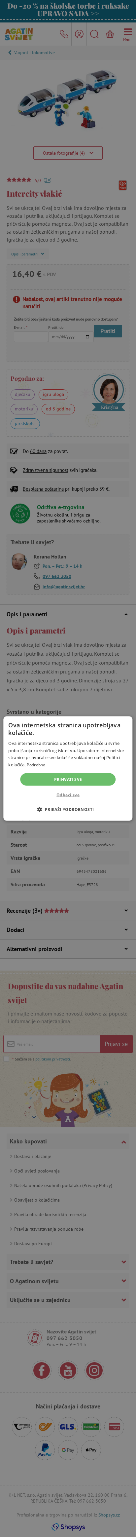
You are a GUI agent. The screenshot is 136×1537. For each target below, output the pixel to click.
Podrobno (36, 764)
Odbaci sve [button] (68, 795)
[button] (68, 809)
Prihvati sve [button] (68, 779)
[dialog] (68, 768)
